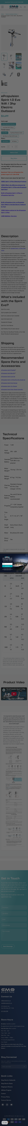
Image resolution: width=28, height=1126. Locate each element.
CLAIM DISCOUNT (7, 566)
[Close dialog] (27, 555)
